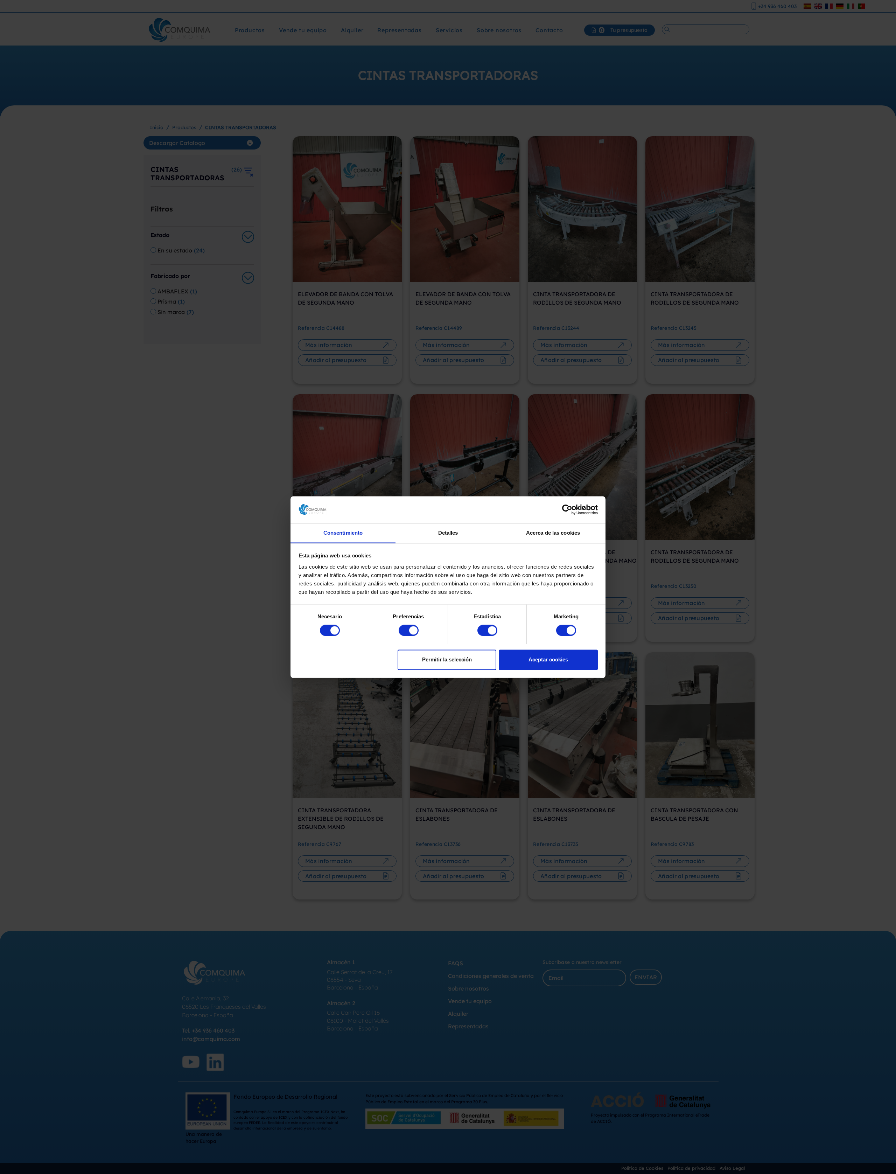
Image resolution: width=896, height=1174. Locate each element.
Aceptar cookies (548, 659)
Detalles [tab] (448, 533)
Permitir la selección (447, 659)
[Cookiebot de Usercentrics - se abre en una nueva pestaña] (567, 509)
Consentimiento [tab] (343, 533)
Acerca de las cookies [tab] (553, 533)
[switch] (409, 630)
